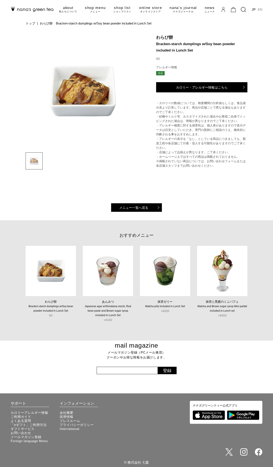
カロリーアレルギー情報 (29, 412)
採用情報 (66, 416)
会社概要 (66, 412)
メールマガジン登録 (26, 437)
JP (254, 9)
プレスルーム (70, 421)
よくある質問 (21, 421)
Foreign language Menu (29, 441)
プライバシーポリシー (77, 425)
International (69, 429)
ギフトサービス (23, 429)
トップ (30, 23)
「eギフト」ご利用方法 (29, 425)
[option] (83, 91)
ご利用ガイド (21, 416)
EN (260, 9)
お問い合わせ (21, 433)
